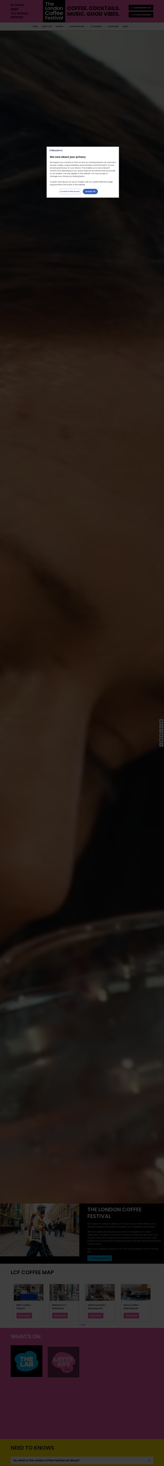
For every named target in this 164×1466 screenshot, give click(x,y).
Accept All (90, 191)
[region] (83, 172)
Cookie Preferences (70, 191)
